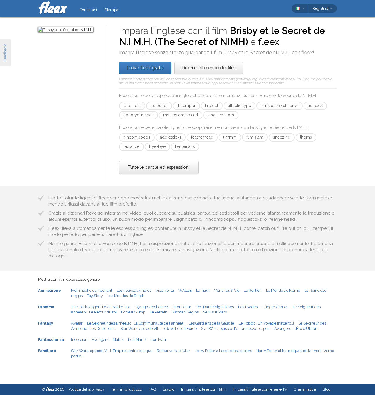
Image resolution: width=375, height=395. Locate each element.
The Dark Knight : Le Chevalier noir (101, 307)
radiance (131, 146)
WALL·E (185, 290)
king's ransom (221, 115)
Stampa (111, 10)
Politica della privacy (86, 389)
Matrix (118, 339)
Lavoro (168, 389)
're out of (159, 105)
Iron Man (158, 339)
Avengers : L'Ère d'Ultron (295, 328)
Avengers (100, 339)
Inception (79, 339)
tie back (315, 105)
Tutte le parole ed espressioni (159, 167)
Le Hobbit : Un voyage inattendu (266, 323)
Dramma (46, 307)
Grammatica (305, 389)
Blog (327, 389)
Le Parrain (158, 312)
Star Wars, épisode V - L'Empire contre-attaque (111, 351)
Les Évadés (248, 307)
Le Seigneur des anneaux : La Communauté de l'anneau (135, 323)
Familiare (47, 351)
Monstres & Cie (226, 290)
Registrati (321, 8)
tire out (211, 105)
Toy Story (95, 296)
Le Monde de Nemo (283, 290)
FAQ (152, 389)
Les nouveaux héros (134, 290)
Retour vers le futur (173, 351)
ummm (230, 137)
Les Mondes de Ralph (125, 296)
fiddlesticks (170, 137)
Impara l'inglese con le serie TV (260, 389)
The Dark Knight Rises (215, 307)
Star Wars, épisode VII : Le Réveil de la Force (158, 328)
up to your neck (138, 115)
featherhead (202, 137)
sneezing (281, 137)
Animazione (49, 290)
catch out (132, 105)
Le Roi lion (253, 290)
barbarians (185, 146)
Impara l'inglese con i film (203, 389)
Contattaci (88, 10)
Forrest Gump (133, 312)
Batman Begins (185, 312)
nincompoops (136, 137)
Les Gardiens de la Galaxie (211, 323)
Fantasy (45, 323)
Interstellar (182, 307)
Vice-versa (165, 290)
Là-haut (202, 290)
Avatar (77, 323)
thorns (306, 137)
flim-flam (254, 137)
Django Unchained (151, 307)
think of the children (279, 105)
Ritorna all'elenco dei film (209, 67)
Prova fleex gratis (145, 67)
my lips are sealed (180, 115)
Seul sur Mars (215, 312)
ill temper (186, 105)
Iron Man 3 (137, 339)
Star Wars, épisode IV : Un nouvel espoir (235, 328)
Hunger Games (275, 307)
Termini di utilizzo (126, 389)
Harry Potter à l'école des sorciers (223, 351)
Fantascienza (51, 339)
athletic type (239, 105)
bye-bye (157, 146)
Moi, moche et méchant (91, 290)
